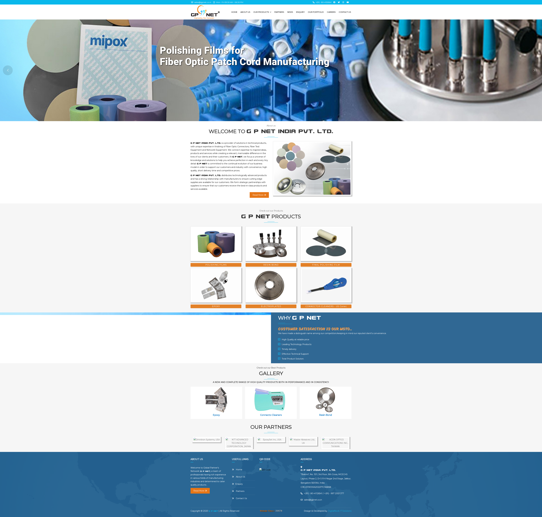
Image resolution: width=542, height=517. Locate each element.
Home (234, 12)
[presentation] (194, 404)
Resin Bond (272, 415)
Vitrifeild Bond (327, 415)
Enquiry (300, 12)
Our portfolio (316, 12)
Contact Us (345, 12)
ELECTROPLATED (271, 306)
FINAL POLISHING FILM (326, 265)
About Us (245, 12)
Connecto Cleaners (218, 415)
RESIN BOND (271, 265)
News (290, 12)
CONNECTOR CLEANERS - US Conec (326, 306)
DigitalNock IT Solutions (339, 511)
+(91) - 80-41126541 (323, 2)
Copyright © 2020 (200, 511)
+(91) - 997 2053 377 (334, 493)
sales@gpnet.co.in (202, 2)
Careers (331, 12)
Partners (279, 12)
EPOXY (216, 306)
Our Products (261, 12)
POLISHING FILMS (216, 265)
